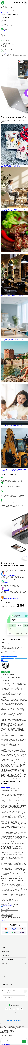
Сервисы (4, 966)
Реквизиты (14, 1017)
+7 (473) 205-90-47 (18, 2)
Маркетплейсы (6, 950)
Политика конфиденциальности (14, 1014)
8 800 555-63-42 (5, 991)
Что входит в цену (6, 29)
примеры (11, 121)
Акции (3, 946)
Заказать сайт (19, 4)
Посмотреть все (5, 785)
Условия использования (14, 1019)
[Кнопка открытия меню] (25, 3)
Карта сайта (14, 1015)
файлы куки (12, 1040)
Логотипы (4, 970)
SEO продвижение (7, 958)
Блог (3, 979)
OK (24, 1041)
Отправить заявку (6, 904)
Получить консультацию (8, 506)
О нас (3, 937)
